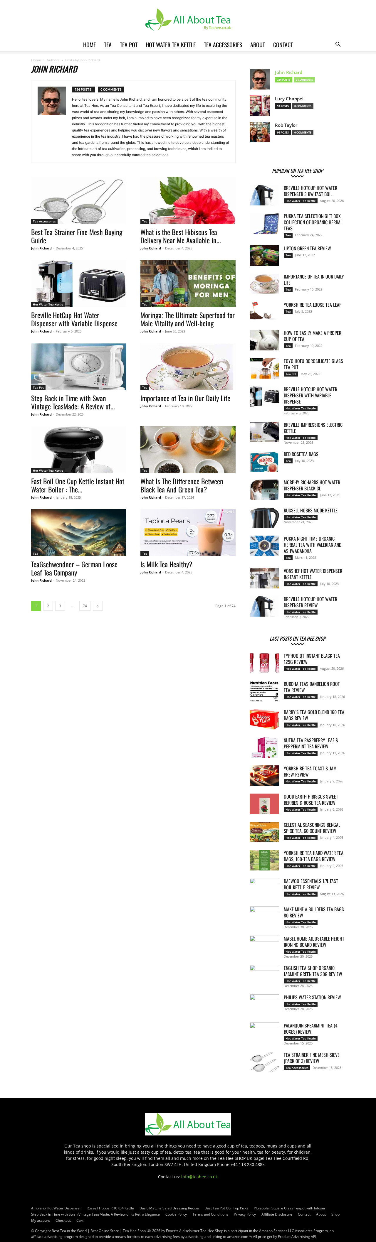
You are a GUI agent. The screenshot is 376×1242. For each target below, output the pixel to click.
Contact (283, 44)
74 (85, 605)
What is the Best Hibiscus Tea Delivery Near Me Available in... (180, 236)
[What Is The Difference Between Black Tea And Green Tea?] (188, 449)
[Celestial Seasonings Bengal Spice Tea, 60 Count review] (264, 832)
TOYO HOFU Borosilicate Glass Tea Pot (313, 364)
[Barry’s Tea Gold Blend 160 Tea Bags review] (264, 719)
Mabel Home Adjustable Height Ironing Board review (314, 941)
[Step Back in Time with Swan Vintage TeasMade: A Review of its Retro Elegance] (78, 366)
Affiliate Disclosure (276, 1214)
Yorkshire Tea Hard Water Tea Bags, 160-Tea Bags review (313, 856)
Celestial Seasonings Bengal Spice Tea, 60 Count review (312, 827)
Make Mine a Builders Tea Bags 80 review (314, 912)
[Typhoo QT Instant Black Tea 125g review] (264, 663)
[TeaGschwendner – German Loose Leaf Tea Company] (78, 532)
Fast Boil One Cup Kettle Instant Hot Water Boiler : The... (77, 485)
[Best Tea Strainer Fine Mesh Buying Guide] (78, 200)
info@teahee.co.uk (199, 1176)
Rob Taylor (286, 125)
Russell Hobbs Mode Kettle (311, 510)
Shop (335, 1214)
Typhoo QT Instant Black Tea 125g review (312, 658)
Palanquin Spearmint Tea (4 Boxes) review (311, 1028)
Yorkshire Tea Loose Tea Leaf (312, 304)
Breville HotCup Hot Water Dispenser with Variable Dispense (74, 319)
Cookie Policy (176, 1214)
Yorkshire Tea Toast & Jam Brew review (310, 771)
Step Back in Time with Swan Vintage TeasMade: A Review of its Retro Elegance (95, 1214)
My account (40, 1220)
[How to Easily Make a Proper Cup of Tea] (264, 340)
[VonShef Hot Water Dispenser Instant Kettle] (264, 578)
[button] (338, 45)
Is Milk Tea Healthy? (166, 564)
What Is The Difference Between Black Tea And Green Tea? (181, 485)
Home (89, 44)
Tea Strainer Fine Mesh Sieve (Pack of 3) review (312, 1057)
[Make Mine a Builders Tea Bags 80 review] (264, 916)
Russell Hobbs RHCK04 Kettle (110, 1208)
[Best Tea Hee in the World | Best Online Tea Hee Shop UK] (188, 19)
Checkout (63, 1220)
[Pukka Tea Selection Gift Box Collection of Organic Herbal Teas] (264, 223)
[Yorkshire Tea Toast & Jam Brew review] (264, 775)
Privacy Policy (245, 1214)
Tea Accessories (223, 44)
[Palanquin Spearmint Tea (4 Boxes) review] (264, 1032)
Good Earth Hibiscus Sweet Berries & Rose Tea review (311, 799)
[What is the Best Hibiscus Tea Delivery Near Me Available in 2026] (188, 200)
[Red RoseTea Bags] (264, 461)
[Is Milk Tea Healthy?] (188, 532)
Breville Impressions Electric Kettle (313, 427)
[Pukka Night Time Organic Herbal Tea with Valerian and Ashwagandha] (264, 546)
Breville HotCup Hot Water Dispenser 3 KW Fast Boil (310, 191)
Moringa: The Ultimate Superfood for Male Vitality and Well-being (187, 319)
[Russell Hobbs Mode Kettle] (264, 517)
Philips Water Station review (312, 997)
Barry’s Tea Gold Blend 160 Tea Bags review (314, 715)
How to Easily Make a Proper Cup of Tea (312, 335)
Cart (79, 1220)
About (257, 44)
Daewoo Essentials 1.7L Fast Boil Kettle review (311, 884)
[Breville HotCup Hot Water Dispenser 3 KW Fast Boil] (264, 195)
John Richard (41, 248)
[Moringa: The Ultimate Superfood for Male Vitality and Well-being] (188, 283)
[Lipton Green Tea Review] (264, 255)
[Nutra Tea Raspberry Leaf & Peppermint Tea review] (264, 747)
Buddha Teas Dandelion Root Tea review (312, 686)
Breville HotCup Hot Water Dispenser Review (310, 602)
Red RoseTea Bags (301, 454)
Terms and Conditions (210, 1214)
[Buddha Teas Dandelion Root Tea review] (264, 691)
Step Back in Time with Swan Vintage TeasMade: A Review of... (73, 402)
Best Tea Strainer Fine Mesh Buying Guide (76, 236)
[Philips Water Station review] (264, 1004)
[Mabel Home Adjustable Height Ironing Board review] (264, 946)
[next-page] (98, 606)
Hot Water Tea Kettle (171, 44)
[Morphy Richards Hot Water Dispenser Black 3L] (264, 489)
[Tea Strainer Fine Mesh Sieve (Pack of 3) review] (264, 1062)
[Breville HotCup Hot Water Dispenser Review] (264, 606)
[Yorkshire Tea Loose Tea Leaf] (264, 312)
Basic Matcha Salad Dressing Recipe (169, 1208)
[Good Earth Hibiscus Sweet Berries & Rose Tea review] (264, 804)
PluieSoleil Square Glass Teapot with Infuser (289, 1208)
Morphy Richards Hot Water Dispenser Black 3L (312, 485)
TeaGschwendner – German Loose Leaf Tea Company (74, 568)
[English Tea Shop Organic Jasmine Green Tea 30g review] (264, 975)
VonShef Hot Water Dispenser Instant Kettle (313, 573)
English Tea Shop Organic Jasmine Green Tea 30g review (313, 971)
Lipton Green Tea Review (307, 248)
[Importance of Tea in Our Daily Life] (188, 366)
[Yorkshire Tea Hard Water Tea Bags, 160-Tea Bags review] (264, 860)
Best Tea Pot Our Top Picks (226, 1208)
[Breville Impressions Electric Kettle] (264, 432)
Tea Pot (128, 44)
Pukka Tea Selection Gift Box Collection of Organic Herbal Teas (313, 222)
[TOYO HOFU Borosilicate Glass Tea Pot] (264, 368)
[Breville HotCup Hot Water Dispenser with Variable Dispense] (78, 283)
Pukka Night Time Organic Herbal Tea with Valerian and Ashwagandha (312, 544)
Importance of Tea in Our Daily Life (185, 398)
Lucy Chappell (290, 99)
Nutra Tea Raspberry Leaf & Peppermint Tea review (311, 743)
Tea (108, 44)
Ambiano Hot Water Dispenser (56, 1208)
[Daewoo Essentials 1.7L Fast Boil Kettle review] (264, 888)
